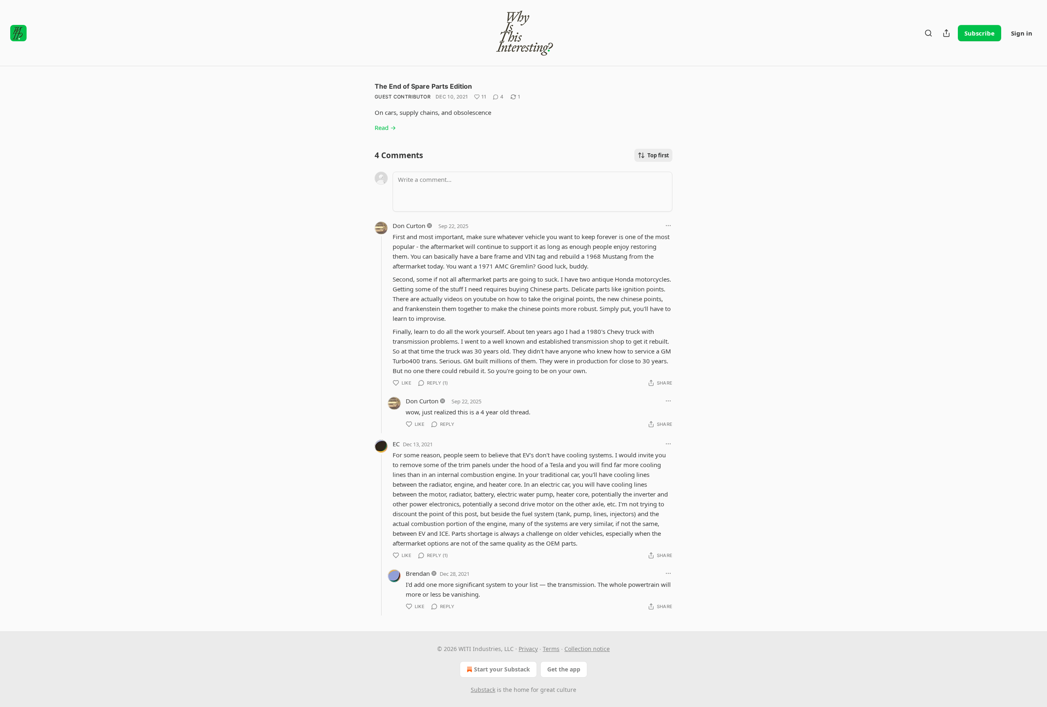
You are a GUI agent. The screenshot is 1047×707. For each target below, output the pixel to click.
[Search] (928, 33)
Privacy (528, 649)
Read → (385, 127)
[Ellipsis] (668, 225)
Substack (483, 690)
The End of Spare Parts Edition (423, 86)
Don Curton (409, 225)
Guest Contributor (403, 97)
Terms (551, 649)
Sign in (1021, 33)
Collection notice (587, 649)
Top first (658, 155)
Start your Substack (502, 669)
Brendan (418, 573)
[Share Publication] (946, 33)
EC (396, 444)
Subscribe (979, 33)
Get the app (563, 669)
